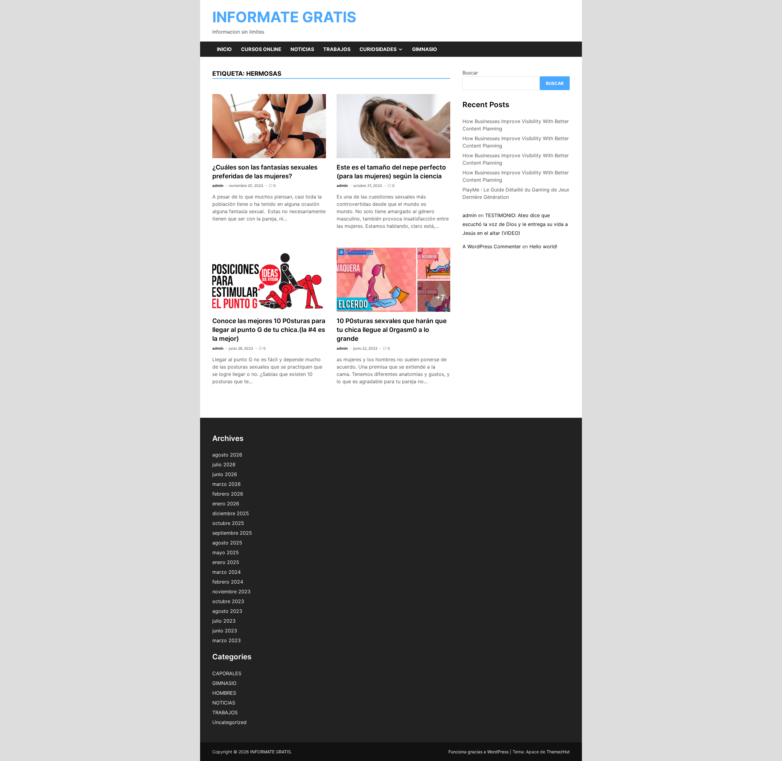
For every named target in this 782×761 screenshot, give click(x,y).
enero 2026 (225, 504)
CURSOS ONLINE (261, 49)
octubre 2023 (228, 601)
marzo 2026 (226, 484)
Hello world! (543, 246)
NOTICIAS (302, 49)
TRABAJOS (336, 49)
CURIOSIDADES (383, 51)
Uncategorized (229, 722)
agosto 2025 (227, 543)
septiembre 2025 (232, 533)
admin (217, 185)
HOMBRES (224, 693)
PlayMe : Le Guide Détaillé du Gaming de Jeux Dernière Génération (515, 193)
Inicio (224, 49)
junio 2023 (224, 631)
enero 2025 (225, 562)
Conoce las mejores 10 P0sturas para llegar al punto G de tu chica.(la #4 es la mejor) (268, 329)
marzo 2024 (226, 572)
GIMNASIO (424, 49)
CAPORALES (226, 673)
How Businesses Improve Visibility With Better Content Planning (515, 125)
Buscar (470, 73)
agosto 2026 (227, 455)
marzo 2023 (226, 640)
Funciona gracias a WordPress (479, 751)
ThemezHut (558, 751)
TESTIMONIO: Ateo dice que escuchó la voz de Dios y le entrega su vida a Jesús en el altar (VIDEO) (515, 224)
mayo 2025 (225, 552)
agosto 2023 (227, 611)
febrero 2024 (227, 582)
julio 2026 (224, 464)
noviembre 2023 (231, 591)
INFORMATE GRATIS (284, 17)
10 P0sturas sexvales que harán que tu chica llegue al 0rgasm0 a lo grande (392, 329)
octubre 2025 (228, 523)
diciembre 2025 (230, 513)
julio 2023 (224, 621)
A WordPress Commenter (491, 246)
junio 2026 (224, 474)
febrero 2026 (227, 494)
